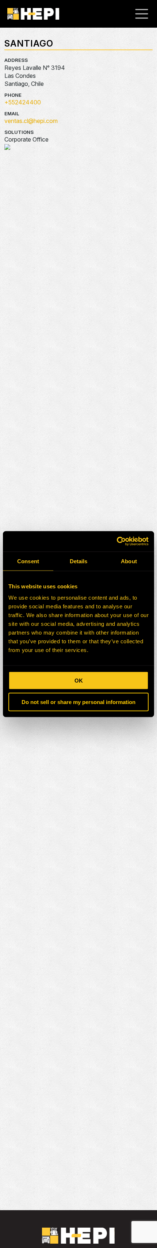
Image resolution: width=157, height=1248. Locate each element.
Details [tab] (79, 561)
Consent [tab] (28, 561)
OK (78, 680)
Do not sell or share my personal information (78, 702)
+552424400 (22, 102)
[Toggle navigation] (145, 14)
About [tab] (129, 561)
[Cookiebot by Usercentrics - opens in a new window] (117, 541)
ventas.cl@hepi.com (31, 120)
